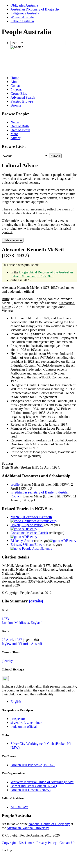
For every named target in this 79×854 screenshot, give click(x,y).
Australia (37, 644)
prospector (18, 719)
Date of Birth (20, 126)
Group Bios (19, 93)
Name (15, 122)
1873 (5, 619)
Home (15, 78)
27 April (7, 640)
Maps (14, 134)
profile (15, 484)
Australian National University (28, 828)
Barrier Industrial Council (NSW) (34, 786)
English (16, 702)
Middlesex (21, 623)
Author (15, 138)
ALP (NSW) (19, 807)
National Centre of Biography (49, 824)
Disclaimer (26, 843)
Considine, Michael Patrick (29, 533)
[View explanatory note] (5, 678)
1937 (18, 640)
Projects (16, 89)
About (15, 82)
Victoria (23, 644)
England (36, 623)
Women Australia (22, 17)
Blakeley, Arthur (22, 540)
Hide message (13, 240)
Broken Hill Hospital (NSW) (30, 790)
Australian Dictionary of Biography (35, 9)
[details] (36, 601)
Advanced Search (23, 97)
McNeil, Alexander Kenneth (31, 517)
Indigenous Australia (25, 13)
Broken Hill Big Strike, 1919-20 (33, 765)
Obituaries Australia (24, 5)
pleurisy (7, 661)
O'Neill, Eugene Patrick (27, 525)
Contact (16, 86)
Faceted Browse (22, 101)
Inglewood (9, 644)
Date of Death (20, 130)
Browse (16, 105)
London (7, 623)
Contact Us (67, 843)
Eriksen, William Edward (28, 544)
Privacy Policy (46, 843)
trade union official (24, 726)
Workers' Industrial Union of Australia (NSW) (42, 782)
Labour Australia (22, 21)
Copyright (9, 843)
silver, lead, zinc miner (26, 722)
